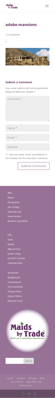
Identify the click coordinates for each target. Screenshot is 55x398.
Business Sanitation (18, 221)
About (11, 197)
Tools (10, 239)
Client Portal (25, 385)
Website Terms (15, 300)
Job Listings (13, 207)
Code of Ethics (15, 296)
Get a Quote (16, 381)
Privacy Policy (14, 291)
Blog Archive (14, 249)
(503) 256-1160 (33, 381)
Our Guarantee (15, 286)
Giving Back (13, 202)
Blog (42, 378)
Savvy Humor (14, 216)
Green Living (14, 253)
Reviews (32, 378)
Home (10, 378)
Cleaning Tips (15, 211)
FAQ (10, 234)
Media (11, 244)
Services (21, 378)
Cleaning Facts (15, 263)
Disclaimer (13, 272)
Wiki (10, 192)
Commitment (14, 282)
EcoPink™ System (16, 258)
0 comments (13, 34)
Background (14, 277)
